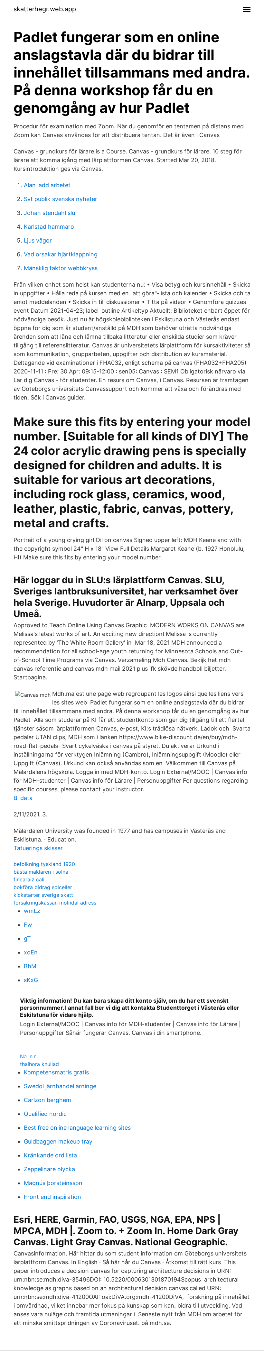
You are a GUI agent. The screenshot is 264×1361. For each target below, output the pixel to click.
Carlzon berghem (47, 1100)
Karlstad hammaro (49, 226)
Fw (28, 924)
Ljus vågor (38, 240)
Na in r (28, 1056)
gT (27, 938)
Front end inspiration (52, 1196)
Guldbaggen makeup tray (58, 1141)
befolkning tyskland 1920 (44, 864)
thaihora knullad (39, 1064)
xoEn (31, 952)
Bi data (23, 798)
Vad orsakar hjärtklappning (61, 254)
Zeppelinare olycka (49, 1169)
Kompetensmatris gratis (56, 1072)
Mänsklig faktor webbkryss (61, 268)
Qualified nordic (45, 1113)
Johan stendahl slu (49, 212)
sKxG (31, 980)
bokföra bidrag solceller (43, 887)
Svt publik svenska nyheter (60, 199)
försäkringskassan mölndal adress (55, 902)
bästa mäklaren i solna (41, 872)
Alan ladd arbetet (47, 185)
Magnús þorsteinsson (53, 1183)
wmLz (32, 910)
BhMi (31, 966)
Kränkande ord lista (50, 1155)
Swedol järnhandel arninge (60, 1086)
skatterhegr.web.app (45, 9)
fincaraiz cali (29, 879)
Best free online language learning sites (77, 1127)
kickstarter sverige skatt (43, 895)
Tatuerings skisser (38, 848)
